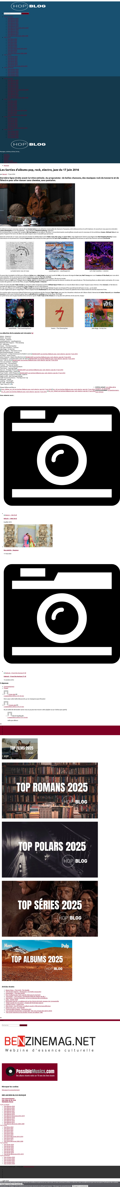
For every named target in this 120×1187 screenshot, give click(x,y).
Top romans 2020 (13, 75)
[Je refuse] (23, 1184)
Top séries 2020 (13, 63)
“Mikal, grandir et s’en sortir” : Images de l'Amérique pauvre (24, 1003)
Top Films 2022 (12, 42)
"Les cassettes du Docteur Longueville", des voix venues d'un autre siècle (29, 1011)
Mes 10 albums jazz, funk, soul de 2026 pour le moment (23, 995)
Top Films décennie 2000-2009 (17, 53)
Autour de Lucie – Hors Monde (15, 1007)
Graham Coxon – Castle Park (15, 1004)
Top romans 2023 (13, 71)
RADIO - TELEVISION (10, 162)
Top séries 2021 (13, 61)
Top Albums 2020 (13, 24)
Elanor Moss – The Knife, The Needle (17, 990)
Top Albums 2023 (13, 20)
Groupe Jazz (12, 705)
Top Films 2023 (12, 40)
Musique (6, 165)
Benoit (4, 174)
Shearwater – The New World (15, 993)
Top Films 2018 (12, 50)
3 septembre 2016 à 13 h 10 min (18, 717)
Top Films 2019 (12, 47)
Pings (6, 688)
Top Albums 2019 (13, 26)
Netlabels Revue (7, 1102)
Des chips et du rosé (9, 1100)
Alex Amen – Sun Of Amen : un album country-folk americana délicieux (28, 1006)
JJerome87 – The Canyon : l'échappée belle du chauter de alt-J (25, 996)
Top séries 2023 (13, 58)
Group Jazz (12, 694)
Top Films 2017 (12, 51)
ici (32, 333)
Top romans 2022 (13, 72)
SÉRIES (6, 159)
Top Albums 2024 (13, 18)
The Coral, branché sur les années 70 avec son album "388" (24, 1012)
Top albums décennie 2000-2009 (18, 36)
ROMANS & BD (8, 161)
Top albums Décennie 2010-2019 (18, 28)
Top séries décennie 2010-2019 (17, 66)
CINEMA (6, 158)
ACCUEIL (6, 154)
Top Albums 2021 (13, 23)
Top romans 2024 (13, 69)
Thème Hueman (28, 1166)
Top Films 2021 (12, 44)
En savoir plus (18, 1184)
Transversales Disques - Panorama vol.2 (18, 1009)
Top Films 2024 (12, 39)
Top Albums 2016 (13, 32)
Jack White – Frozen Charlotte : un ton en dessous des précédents (27, 998)
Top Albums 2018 (13, 29)
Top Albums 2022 (13, 21)
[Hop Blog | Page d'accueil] (23, 10)
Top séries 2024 (13, 56)
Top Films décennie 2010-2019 (17, 48)
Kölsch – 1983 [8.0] (10, 518)
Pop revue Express (8, 1098)
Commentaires (9, 686)
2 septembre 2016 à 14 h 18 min (14, 696)
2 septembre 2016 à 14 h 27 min (14, 706)
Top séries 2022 (13, 59)
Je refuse (9, 1184)
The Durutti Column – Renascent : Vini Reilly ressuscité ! (23, 991)
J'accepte (3, 1184)
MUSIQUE (7, 156)
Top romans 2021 (13, 74)
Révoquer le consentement (11, 1090)
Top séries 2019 (13, 64)
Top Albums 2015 (13, 34)
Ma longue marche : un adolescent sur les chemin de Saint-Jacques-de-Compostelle (32, 1001)
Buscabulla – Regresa (11, 550)
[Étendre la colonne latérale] (1, 1017)
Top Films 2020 (12, 45)
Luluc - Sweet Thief (12, 999)
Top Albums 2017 (13, 31)
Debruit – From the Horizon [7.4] (15, 676)
